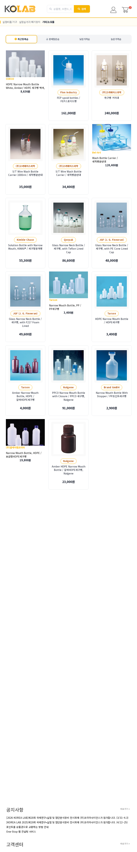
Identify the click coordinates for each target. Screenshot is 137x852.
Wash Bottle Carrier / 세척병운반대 (105, 159)
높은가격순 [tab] (116, 39)
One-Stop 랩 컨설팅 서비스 (21, 831)
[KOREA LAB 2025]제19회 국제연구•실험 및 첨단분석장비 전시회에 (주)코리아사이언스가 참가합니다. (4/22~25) (67, 822)
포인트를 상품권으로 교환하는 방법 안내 (27, 827)
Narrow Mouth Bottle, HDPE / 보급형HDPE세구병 (24, 454)
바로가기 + (125, 808)
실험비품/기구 (9, 22)
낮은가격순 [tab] (84, 39)
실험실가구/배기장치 (29, 22)
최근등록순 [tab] (23, 39)
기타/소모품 (48, 22)
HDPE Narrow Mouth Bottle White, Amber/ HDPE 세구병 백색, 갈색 (25, 87)
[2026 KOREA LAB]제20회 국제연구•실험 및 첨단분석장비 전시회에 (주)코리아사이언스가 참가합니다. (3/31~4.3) (67, 817)
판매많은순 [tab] (54, 39)
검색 (83, 9)
